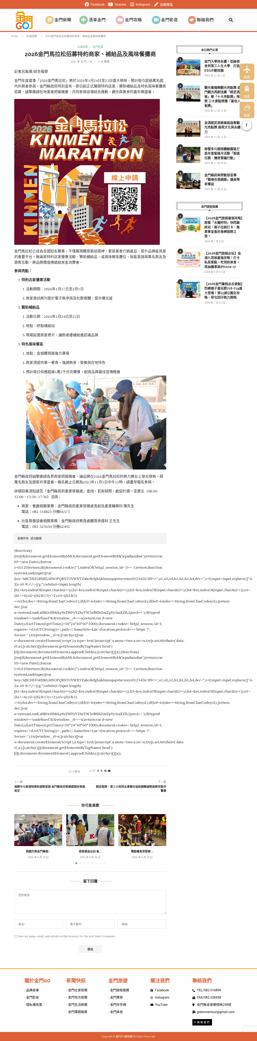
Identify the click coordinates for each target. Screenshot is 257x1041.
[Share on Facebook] (98, 770)
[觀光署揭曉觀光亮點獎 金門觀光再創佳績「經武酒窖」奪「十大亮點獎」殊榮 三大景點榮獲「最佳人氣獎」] (188, 93)
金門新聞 (62, 20)
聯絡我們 (205, 20)
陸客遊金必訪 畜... (90, 851)
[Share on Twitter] (101, 770)
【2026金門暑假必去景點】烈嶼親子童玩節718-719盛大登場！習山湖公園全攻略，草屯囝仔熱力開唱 (223, 290)
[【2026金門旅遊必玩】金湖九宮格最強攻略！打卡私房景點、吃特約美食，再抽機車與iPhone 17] (188, 259)
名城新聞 (32, 36)
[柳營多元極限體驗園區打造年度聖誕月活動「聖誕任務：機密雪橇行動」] (188, 155)
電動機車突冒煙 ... (142, 851)
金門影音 (169, 20)
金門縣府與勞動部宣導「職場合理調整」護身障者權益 (222, 179)
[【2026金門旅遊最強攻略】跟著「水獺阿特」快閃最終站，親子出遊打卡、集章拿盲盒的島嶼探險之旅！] (188, 224)
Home (14, 36)
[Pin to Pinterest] (105, 770)
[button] (231, 20)
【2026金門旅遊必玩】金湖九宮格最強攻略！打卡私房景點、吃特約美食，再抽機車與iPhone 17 (222, 260)
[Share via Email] (109, 770)
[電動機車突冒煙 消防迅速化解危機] (142, 830)
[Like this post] (94, 770)
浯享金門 (97, 20)
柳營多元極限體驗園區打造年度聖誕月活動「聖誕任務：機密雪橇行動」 (222, 153)
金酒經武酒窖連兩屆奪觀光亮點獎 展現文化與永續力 (222, 127)
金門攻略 (133, 20)
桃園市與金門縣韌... (38, 851)
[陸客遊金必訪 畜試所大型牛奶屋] (90, 830)
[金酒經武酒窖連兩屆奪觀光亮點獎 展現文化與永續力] (188, 129)
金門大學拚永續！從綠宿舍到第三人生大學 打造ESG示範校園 (222, 66)
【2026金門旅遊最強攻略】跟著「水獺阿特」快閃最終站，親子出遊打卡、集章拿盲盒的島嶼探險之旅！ (223, 227)
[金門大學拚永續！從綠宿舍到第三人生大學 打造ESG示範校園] (188, 67)
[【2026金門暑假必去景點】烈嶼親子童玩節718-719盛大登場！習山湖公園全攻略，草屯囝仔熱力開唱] (188, 290)
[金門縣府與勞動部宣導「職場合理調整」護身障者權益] (188, 181)
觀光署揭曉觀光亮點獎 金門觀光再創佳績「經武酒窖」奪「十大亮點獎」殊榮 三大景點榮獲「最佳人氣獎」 (222, 97)
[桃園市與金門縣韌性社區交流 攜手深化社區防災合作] (38, 830)
